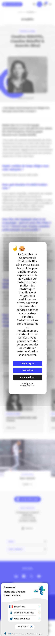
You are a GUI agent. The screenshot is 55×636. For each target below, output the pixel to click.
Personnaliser (27, 377)
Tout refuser (27, 370)
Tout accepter (27, 363)
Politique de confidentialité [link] (27, 384)
